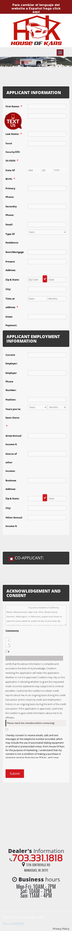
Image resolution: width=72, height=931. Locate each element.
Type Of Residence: (12, 238)
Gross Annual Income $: (13, 440)
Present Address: (11, 266)
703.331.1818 (37, 858)
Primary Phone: (10, 193)
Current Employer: (12, 359)
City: (8, 289)
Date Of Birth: (10, 174)
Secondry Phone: (11, 211)
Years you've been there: (13, 417)
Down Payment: (11, 321)
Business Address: (11, 485)
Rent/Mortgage (15, 252)
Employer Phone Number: (11, 381)
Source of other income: (11, 462)
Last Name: (14, 134)
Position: (11, 399)
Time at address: (12, 303)
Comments (12, 630)
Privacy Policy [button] (61, 928)
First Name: (14, 106)
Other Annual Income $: (14, 522)
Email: (9, 224)
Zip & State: (12, 279)
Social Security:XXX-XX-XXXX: (13, 152)
